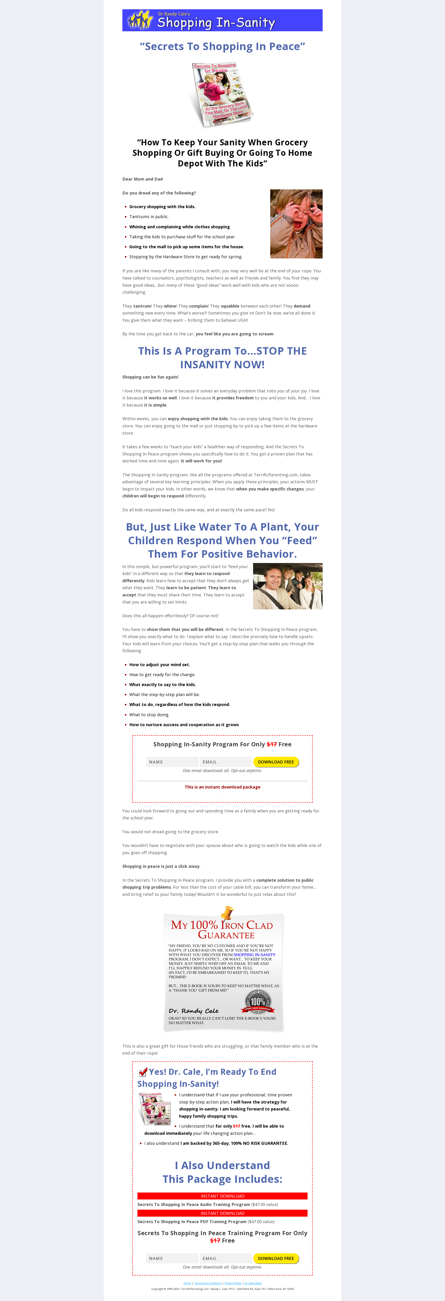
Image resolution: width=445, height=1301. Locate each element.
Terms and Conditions (208, 1283)
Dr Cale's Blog (253, 1283)
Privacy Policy (233, 1283)
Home (187, 1283)
